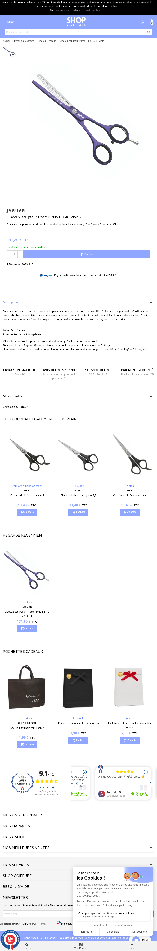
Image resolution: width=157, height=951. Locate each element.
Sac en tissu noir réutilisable (27, 728)
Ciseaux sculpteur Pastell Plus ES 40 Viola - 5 (27, 614)
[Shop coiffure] (76, 21)
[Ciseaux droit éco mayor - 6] (67, 454)
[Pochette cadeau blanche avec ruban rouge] (129, 686)
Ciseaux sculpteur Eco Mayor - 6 (118, 495)
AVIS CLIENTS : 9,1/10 (59, 370)
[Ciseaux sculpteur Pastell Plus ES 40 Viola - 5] (27, 570)
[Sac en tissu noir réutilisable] (27, 686)
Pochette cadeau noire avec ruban (78, 723)
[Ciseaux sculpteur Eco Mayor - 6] (118, 454)
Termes (43, 924)
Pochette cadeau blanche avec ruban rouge (130, 725)
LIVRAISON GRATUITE (19, 370)
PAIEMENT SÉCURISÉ (137, 370)
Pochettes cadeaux (23, 651)
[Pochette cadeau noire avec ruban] (78, 686)
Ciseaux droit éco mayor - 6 (67, 495)
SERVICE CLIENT (98, 370)
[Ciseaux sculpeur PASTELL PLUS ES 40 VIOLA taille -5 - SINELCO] (87, 195)
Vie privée (33, 924)
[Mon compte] (143, 21)
